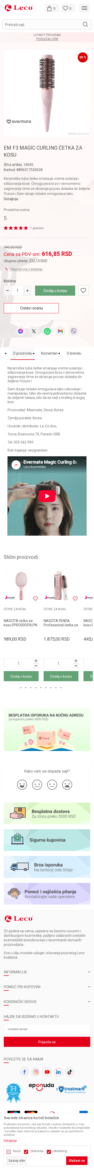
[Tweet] (34, 331)
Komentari (49, 353)
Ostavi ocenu (31, 308)
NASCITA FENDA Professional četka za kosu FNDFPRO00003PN (61, 627)
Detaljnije (11, 199)
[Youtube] (47, 1072)
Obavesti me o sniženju (26, 269)
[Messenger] (21, 331)
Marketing (60, 1151)
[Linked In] (58, 1072)
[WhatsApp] (47, 331)
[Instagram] (36, 1072)
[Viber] (74, 331)
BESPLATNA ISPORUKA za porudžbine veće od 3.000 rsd (54, 35)
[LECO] (19, 8)
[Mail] (60, 331)
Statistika (37, 1151)
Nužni (17, 1151)
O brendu (74, 353)
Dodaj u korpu (55, 290)
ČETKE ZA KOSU (15, 609)
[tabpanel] (47, 93)
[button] (47, 24)
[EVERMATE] (18, 121)
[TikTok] (70, 1072)
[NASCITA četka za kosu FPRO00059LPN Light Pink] (21, 586)
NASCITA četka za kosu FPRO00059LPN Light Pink (20, 625)
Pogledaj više (54, 39)
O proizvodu (22, 353)
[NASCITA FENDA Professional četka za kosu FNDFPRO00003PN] (61, 586)
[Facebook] (25, 1072)
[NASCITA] (10, 597)
